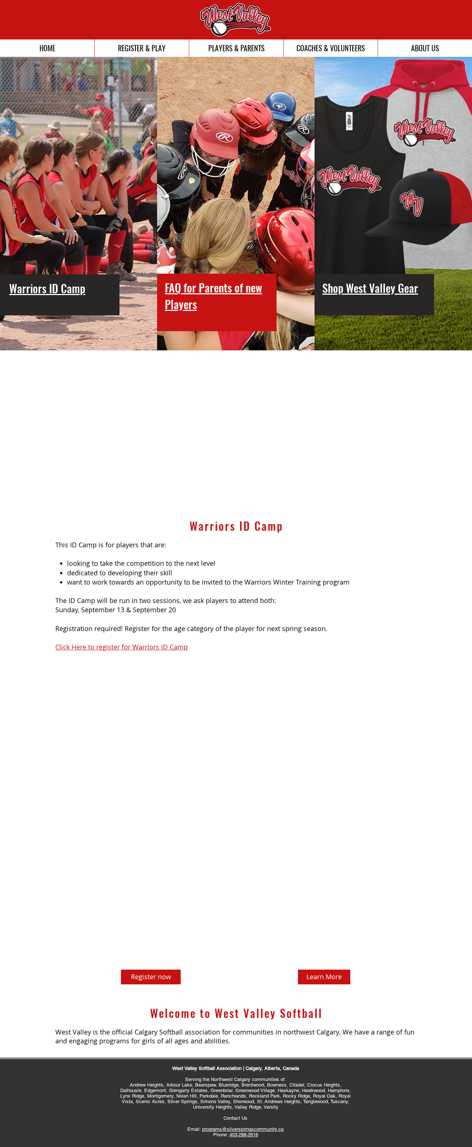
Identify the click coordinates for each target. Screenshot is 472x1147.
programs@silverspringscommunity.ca (243, 1129)
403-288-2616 (243, 1134)
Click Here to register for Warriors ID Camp (121, 646)
